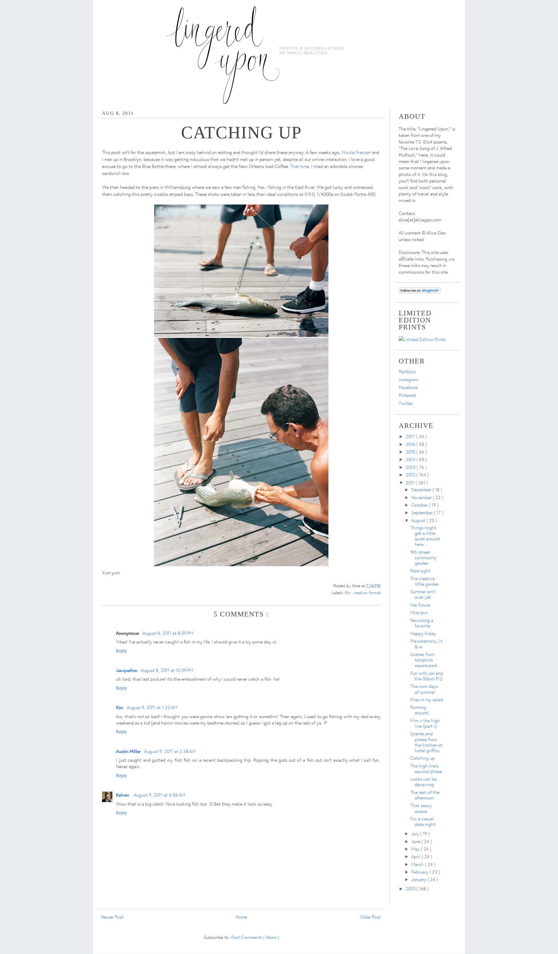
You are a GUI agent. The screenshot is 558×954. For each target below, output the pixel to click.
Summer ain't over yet (422, 594)
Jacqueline (126, 670)
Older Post (370, 917)
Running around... (420, 710)
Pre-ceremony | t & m (426, 644)
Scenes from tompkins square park (424, 659)
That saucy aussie (421, 808)
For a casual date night (422, 821)
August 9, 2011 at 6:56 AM (159, 795)
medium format (367, 592)
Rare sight (420, 570)
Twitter (406, 403)
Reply (121, 650)
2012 (411, 474)
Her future (420, 605)
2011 (411, 482)
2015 (411, 452)
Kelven (123, 795)
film (348, 592)
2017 (411, 436)
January (419, 879)
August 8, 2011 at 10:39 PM (167, 670)
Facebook (408, 387)
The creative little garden (424, 581)
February (420, 872)
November (422, 497)
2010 (411, 888)
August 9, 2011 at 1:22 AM (152, 707)
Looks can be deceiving (423, 782)
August (418, 520)
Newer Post (112, 917)
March (418, 864)
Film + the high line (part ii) (425, 723)
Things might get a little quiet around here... (425, 536)
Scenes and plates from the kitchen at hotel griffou (426, 742)
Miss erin (419, 612)
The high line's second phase (426, 768)
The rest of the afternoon (424, 795)
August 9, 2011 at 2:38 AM (170, 751)
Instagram (408, 379)
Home (241, 917)
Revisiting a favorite (421, 623)
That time (299, 166)
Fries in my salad (426, 699)
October (420, 505)
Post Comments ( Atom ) (255, 937)
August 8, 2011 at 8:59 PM (167, 633)
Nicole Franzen (356, 152)
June (416, 841)
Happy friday (423, 633)
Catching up (422, 758)
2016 (411, 444)
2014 (411, 459)
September (422, 512)
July (415, 833)
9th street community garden (423, 557)
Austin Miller (128, 751)
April (416, 856)
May (416, 849)
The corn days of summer (424, 689)
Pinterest (407, 395)
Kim (119, 707)
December (421, 489)
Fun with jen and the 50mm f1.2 (426, 676)
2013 (411, 467)
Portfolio (407, 371)
